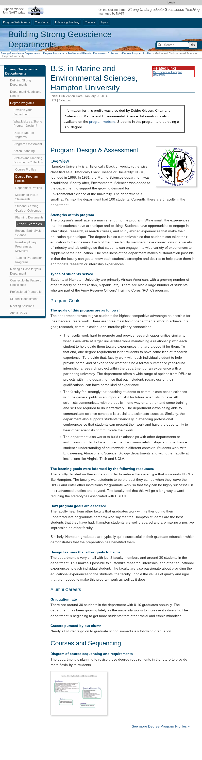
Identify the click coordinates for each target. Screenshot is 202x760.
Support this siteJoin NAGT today (13, 10)
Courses (90, 22)
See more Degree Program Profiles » (161, 726)
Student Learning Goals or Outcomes (28, 208)
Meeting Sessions (22, 306)
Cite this (65, 100)
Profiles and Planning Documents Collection (93, 53)
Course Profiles (25, 169)
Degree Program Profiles (137, 53)
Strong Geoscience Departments (20, 53)
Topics (104, 22)
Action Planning (24, 151)
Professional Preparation (26, 292)
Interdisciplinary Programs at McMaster (25, 247)
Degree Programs (54, 53)
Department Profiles (28, 188)
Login (171, 2)
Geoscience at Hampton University (167, 73)
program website (102, 122)
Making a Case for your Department (25, 271)
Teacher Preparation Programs (29, 260)
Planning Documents (29, 217)
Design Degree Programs (24, 135)
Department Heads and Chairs (25, 94)
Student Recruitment (23, 299)
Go (193, 45)
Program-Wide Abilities (16, 22)
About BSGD (18, 313)
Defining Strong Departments (20, 83)
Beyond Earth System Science (29, 233)
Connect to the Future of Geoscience (26, 283)
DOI (53, 100)
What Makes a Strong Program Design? (28, 124)
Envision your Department (23, 112)
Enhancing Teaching (67, 22)
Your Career (42, 22)
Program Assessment (28, 144)
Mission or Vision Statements (26, 197)
